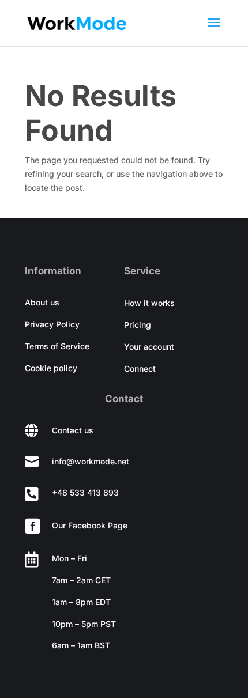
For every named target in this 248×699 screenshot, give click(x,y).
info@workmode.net (90, 461)
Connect (140, 368)
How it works (149, 303)
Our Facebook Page (89, 525)
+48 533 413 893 (85, 492)
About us (42, 302)
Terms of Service (57, 346)
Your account (149, 347)
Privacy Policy (52, 324)
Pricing (137, 325)
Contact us (72, 430)
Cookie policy (51, 368)
